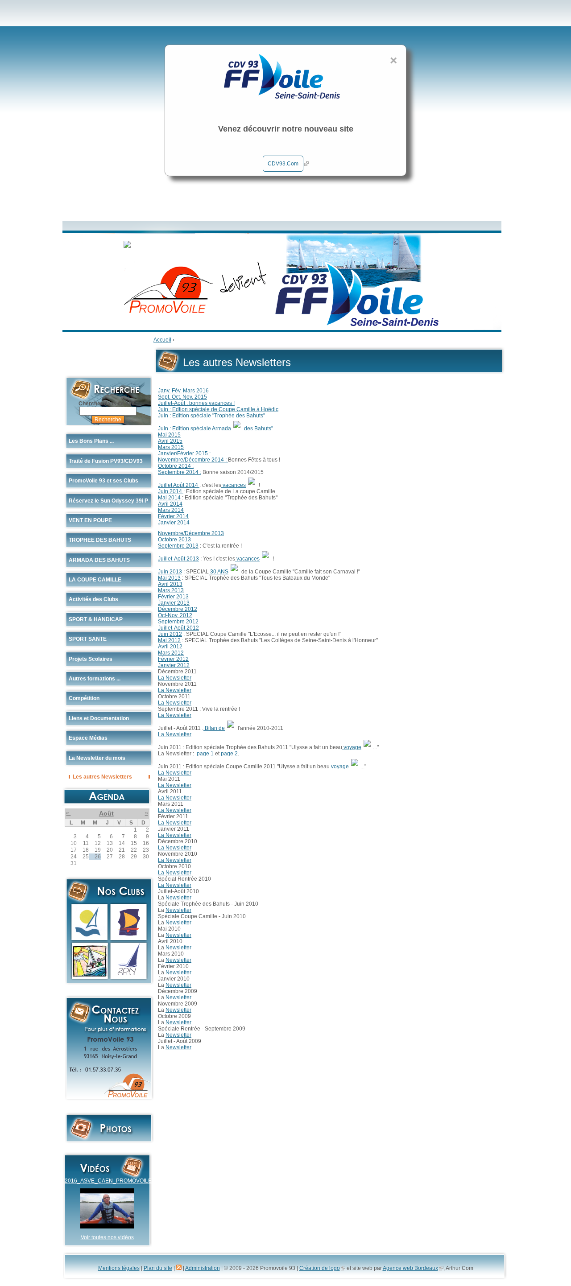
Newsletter (178, 897)
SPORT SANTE (88, 639)
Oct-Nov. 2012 (175, 615)
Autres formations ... (94, 679)
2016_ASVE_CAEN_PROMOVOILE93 (111, 1181)
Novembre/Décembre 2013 (191, 533)
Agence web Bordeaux (410, 1268)
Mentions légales (119, 1268)
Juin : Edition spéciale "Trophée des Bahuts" (211, 415)
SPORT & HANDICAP (96, 619)
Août (106, 813)
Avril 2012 (170, 646)
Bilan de (214, 728)
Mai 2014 (169, 498)
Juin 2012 (170, 634)
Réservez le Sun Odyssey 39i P (108, 501)
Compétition (84, 698)
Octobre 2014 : (176, 466)
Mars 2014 (171, 510)
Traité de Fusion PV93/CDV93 (106, 461)
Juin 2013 (170, 572)
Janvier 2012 (174, 665)
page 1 (204, 753)
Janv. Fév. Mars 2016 (183, 390)
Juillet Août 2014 (178, 485)
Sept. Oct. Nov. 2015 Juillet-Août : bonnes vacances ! (196, 400)
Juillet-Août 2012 (178, 628)
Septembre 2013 (178, 546)
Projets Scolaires (90, 659)
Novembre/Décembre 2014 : (193, 460)
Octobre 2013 (174, 539)
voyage (351, 747)
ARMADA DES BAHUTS (99, 560)
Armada (221, 428)
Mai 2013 (169, 578)
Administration (202, 1268)
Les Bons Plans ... (91, 441)
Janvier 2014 (174, 522)
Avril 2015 (170, 441)
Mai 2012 (169, 640)
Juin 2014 (170, 491)
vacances (233, 485)
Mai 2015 (169, 435)
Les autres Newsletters (102, 776)
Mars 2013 (171, 590)
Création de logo (319, 1268)
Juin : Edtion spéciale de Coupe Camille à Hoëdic (218, 409)
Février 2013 (173, 597)
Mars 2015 (171, 447)
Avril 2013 (170, 584)
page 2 (229, 753)
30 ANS (218, 572)
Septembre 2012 (178, 621)
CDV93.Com (283, 164)
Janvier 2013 (174, 603)
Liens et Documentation (99, 718)
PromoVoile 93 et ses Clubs (103, 481)
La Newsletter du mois (97, 758)
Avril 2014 (170, 504)
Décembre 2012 (177, 609)
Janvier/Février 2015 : (184, 453)
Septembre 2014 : (179, 472)
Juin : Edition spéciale (185, 428)
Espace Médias (88, 738)
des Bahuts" (258, 428)
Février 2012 (173, 659)
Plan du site (158, 1268)
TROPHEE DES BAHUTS (100, 540)
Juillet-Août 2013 (178, 559)
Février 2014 (173, 516)
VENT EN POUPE (90, 520)
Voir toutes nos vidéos (107, 1237)
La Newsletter (174, 678)
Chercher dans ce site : (108, 403)
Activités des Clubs (93, 599)
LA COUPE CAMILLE (95, 580)
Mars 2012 (171, 653)
